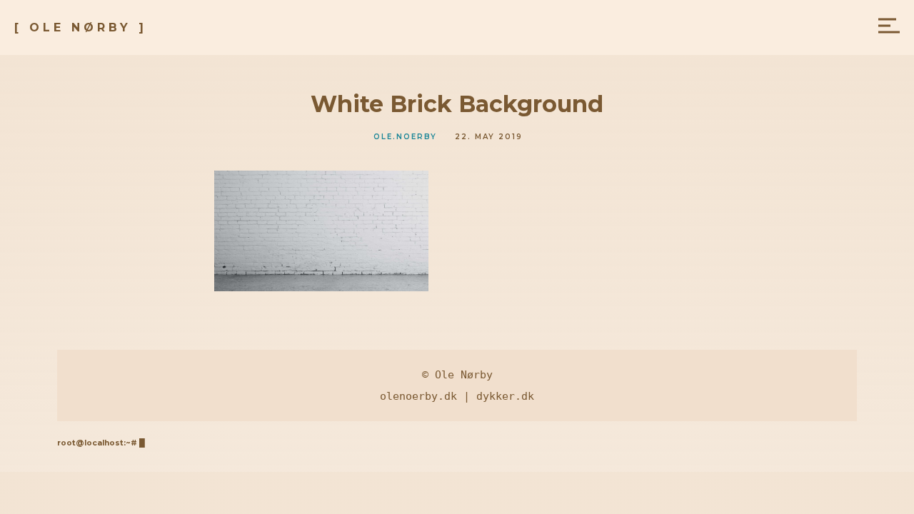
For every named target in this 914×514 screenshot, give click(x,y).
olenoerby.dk (418, 396)
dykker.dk (505, 396)
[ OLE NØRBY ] (80, 27)
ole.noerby (405, 136)
